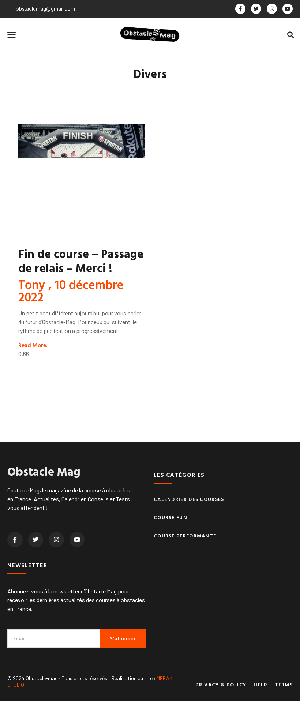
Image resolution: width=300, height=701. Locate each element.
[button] (12, 35)
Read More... (33, 345)
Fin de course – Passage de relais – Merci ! (80, 260)
